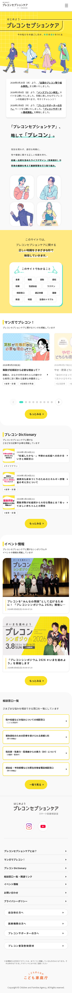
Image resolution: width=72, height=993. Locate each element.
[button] (36, 586)
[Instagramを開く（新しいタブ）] (29, 826)
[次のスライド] (58, 402)
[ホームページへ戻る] (15, 5)
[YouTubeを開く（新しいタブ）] (43, 826)
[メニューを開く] (66, 5)
